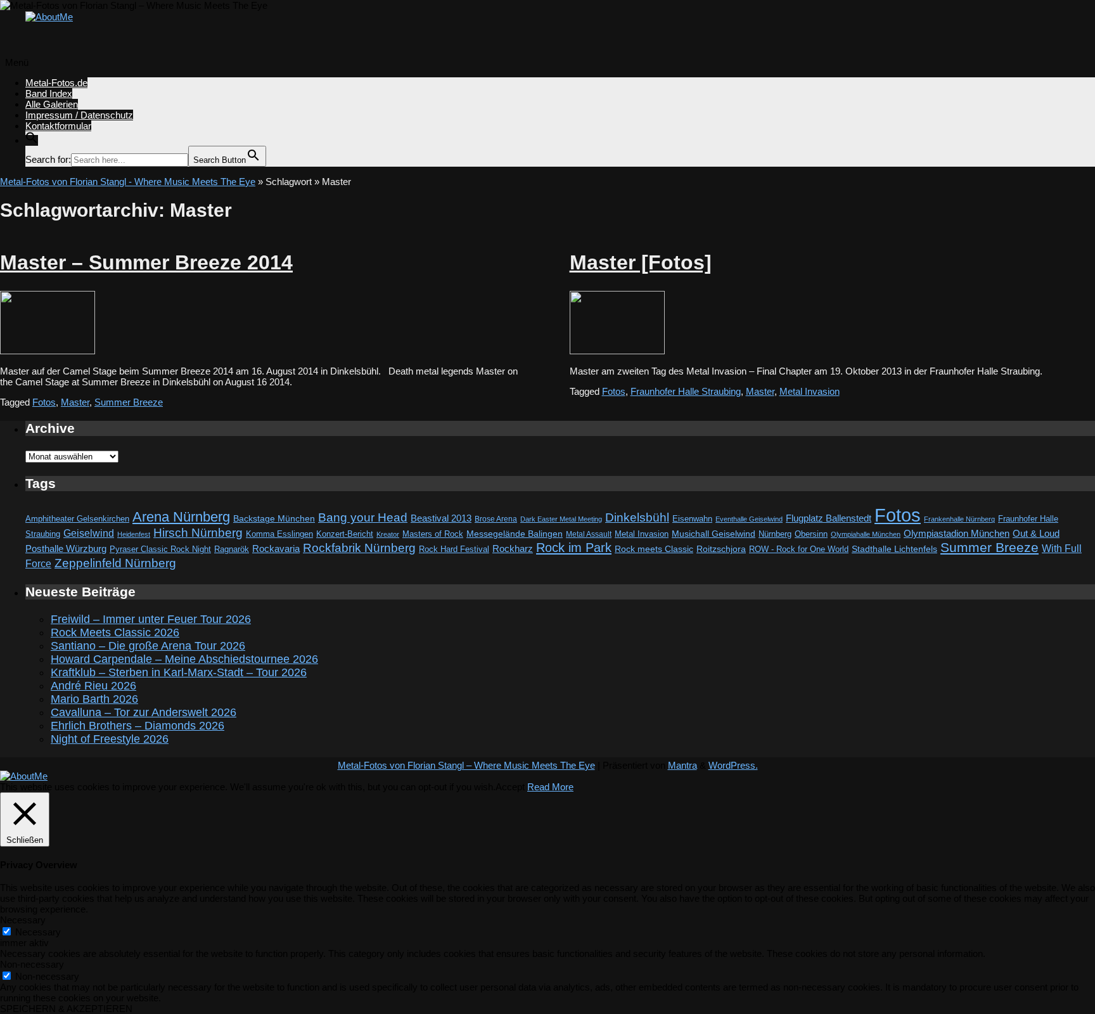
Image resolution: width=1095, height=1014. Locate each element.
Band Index (48, 93)
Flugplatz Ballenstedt (828, 518)
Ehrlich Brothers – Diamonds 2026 (137, 725)
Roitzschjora (721, 549)
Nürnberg (775, 534)
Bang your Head (362, 517)
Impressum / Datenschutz (79, 115)
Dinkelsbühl (637, 517)
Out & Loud (1036, 533)
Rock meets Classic (654, 549)
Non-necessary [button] (32, 964)
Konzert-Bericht (344, 534)
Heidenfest (133, 534)
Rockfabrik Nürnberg (359, 548)
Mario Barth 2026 (94, 699)
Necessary (38, 932)
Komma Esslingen (279, 534)
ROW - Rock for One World (798, 549)
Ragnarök (231, 549)
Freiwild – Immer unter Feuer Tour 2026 (151, 619)
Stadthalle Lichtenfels (894, 549)
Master (75, 402)
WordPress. (733, 765)
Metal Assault (589, 534)
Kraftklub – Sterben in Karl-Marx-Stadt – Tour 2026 (179, 672)
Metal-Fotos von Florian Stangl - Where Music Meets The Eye (127, 181)
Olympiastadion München (956, 534)
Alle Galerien (51, 104)
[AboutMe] (49, 16)
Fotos (44, 402)
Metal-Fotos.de (56, 82)
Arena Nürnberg (181, 517)
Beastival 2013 (441, 518)
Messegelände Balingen (514, 534)
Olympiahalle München (865, 534)
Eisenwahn (692, 518)
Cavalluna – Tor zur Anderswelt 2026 (143, 712)
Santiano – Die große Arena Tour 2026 (148, 645)
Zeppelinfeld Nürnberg (115, 563)
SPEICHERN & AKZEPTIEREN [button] (66, 1008)
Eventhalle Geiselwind (749, 519)
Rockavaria (276, 549)
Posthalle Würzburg (65, 549)
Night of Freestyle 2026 (110, 739)
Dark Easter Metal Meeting (561, 519)
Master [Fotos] (641, 262)
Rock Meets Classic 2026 (115, 632)
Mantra (682, 765)
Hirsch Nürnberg (198, 532)
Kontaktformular (58, 125)
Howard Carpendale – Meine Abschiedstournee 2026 (184, 659)
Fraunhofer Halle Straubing (686, 391)
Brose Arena (496, 519)
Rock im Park (574, 548)
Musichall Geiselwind (713, 534)
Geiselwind (88, 533)
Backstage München (274, 518)
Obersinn (811, 534)
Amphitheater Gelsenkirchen (77, 518)
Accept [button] (510, 786)
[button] (31, 140)
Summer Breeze (128, 402)
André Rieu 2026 (93, 685)
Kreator (387, 534)
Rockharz (512, 548)
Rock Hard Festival (454, 549)
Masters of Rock (432, 534)
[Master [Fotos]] (617, 350)
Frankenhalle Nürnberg (959, 519)
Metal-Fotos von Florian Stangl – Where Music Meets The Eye (466, 765)
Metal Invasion (809, 391)
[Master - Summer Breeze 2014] (47, 350)
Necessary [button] (23, 920)
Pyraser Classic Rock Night (160, 549)
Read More (550, 786)
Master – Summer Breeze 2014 (146, 262)
